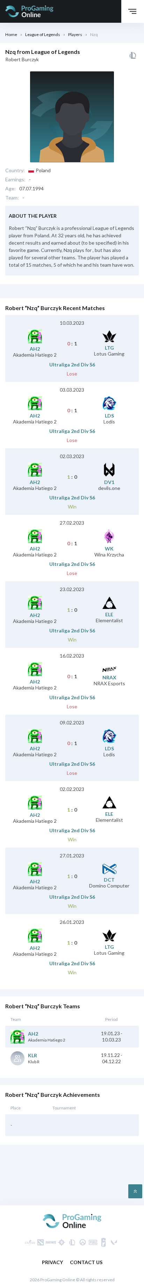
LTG (109, 348)
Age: (10, 188)
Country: (15, 170)
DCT (109, 880)
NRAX (109, 677)
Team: (12, 198)
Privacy (52, 1262)
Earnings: (15, 179)
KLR (32, 1055)
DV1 (109, 482)
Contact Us (86, 1262)
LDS (109, 416)
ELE (109, 614)
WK (109, 549)
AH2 (35, 349)
